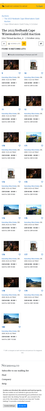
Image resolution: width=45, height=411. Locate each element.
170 (3, 146)
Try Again (39, 6)
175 (25, 218)
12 (25, 109)
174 (3, 218)
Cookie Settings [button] (9, 406)
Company (6, 379)
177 (25, 254)
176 (3, 254)
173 (25, 182)
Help (4, 383)
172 (3, 182)
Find (4, 375)
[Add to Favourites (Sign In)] (19, 73)
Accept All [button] (22, 406)
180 (3, 327)
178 (3, 291)
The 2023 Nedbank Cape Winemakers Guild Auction (21, 20)
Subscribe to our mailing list (15, 370)
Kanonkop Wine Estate (9, 77)
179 (25, 291)
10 (25, 73)
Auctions (5, 16)
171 (25, 146)
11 (3, 109)
